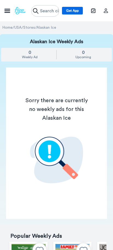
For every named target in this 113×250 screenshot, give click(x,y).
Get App (72, 10)
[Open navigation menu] (15, 10)
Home (7, 28)
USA (18, 28)
